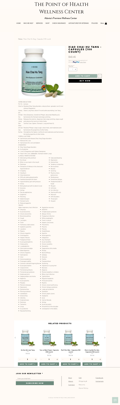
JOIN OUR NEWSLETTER (28, 373)
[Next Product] (105, 338)
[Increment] (75, 69)
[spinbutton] (72, 69)
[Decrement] (70, 69)
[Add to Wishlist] (100, 76)
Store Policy (83, 388)
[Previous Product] (15, 338)
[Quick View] (28, 338)
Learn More (83, 62)
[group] (60, 347)
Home (20, 39)
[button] (106, 23)
